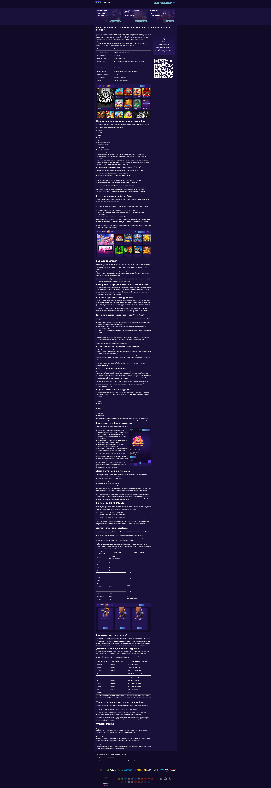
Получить (144, 21)
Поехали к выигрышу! (163, 49)
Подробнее (116, 21)
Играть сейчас (169, 21)
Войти (156, 2)
